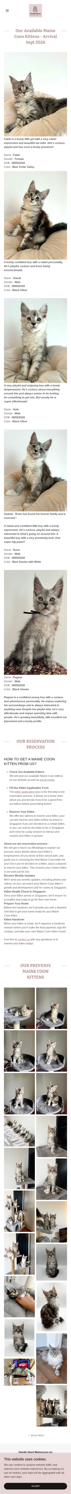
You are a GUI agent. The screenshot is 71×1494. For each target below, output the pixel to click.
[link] (35, 10)
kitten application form (27, 791)
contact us (24, 939)
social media (47, 779)
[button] (8, 10)
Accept (35, 1486)
